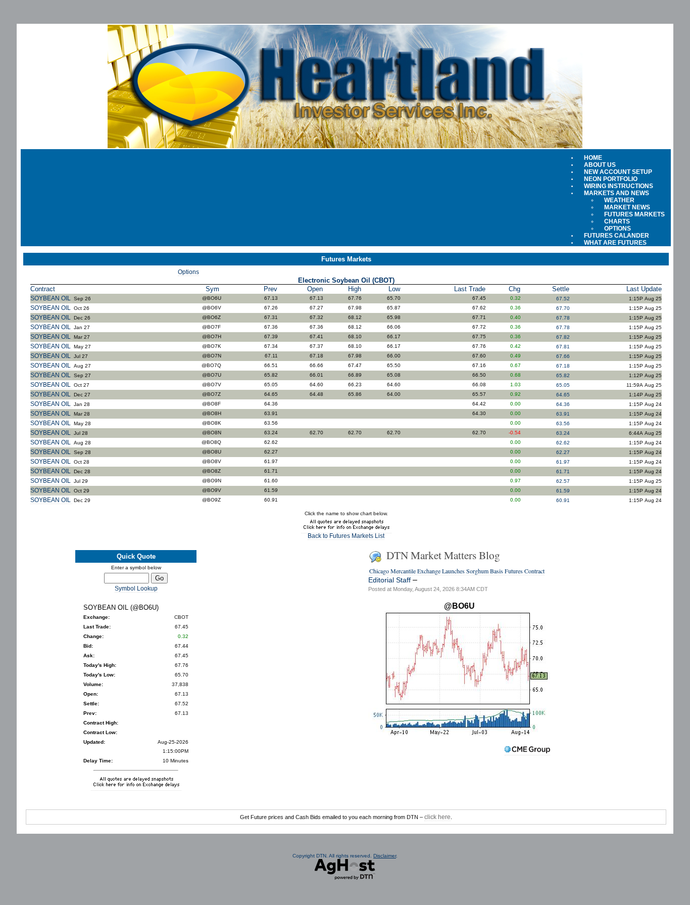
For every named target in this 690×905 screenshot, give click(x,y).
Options (188, 272)
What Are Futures (615, 242)
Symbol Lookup (136, 588)
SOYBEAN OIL (51, 298)
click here (437, 817)
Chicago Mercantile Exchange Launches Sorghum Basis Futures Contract (457, 571)
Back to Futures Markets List (346, 535)
